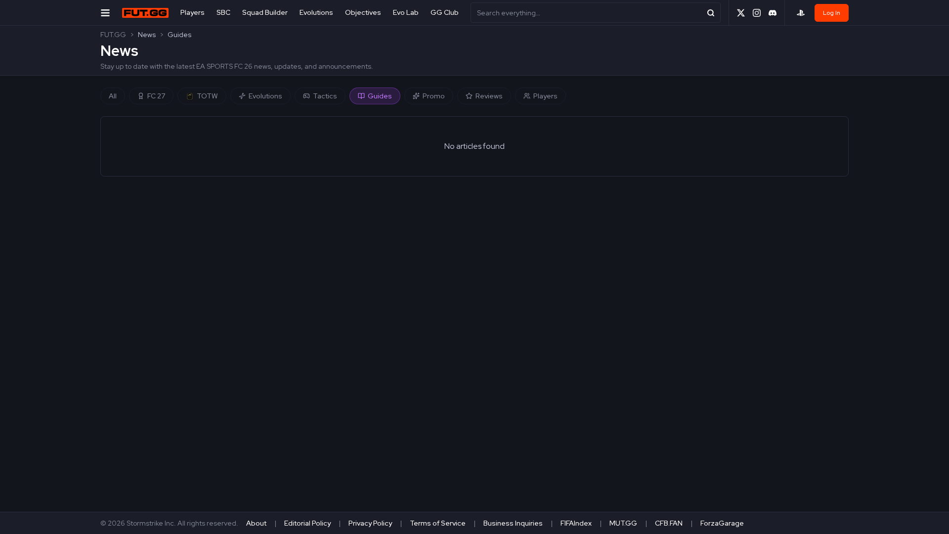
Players (192, 12)
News (147, 34)
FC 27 (156, 95)
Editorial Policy (307, 523)
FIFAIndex (576, 523)
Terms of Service (438, 523)
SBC (223, 12)
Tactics (325, 95)
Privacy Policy (370, 523)
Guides (179, 34)
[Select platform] (801, 13)
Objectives (363, 12)
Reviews (489, 95)
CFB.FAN (669, 523)
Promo (434, 95)
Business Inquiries (513, 523)
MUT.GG (623, 523)
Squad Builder (265, 12)
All (113, 95)
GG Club (445, 12)
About (256, 523)
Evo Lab (406, 12)
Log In (831, 13)
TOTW (207, 95)
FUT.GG (113, 34)
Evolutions (316, 12)
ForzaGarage (722, 523)
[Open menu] (105, 12)
